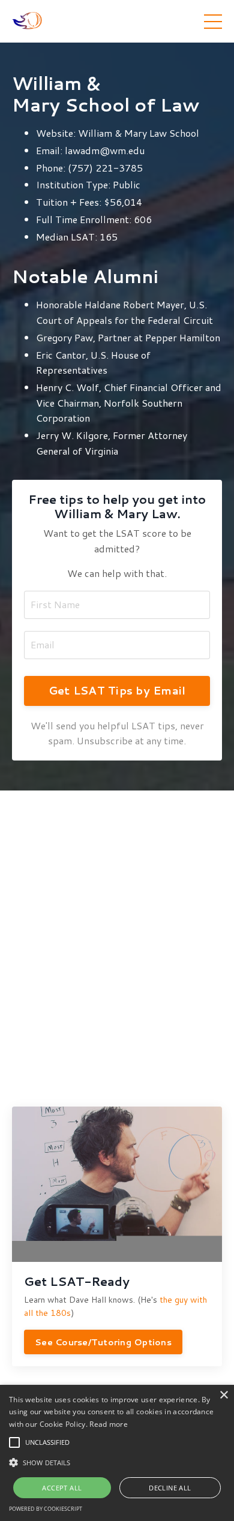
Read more (108, 1424)
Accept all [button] (62, 1487)
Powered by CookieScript (45, 1509)
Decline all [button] (170, 1487)
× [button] (223, 1395)
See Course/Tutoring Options (103, 1342)
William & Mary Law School (138, 133)
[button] (14, 1442)
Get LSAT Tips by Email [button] (117, 690)
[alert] (117, 1453)
